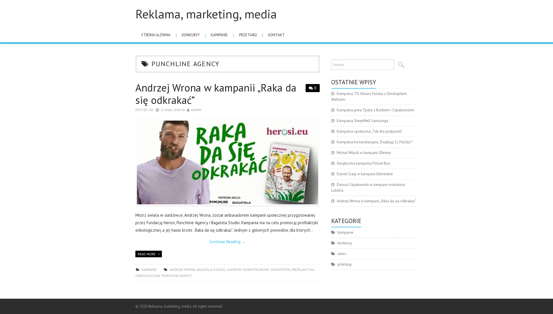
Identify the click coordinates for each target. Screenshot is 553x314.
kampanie (219, 35)
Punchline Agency (177, 275)
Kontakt (276, 35)
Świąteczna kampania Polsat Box (363, 163)
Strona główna (156, 35)
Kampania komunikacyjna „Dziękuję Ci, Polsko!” (375, 142)
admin (196, 110)
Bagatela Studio (211, 269)
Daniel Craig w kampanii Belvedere (365, 174)
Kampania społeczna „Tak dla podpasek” (370, 131)
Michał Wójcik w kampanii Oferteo (364, 152)
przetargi (248, 35)
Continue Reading (227, 241)
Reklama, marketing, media (206, 14)
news (342, 253)
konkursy (191, 35)
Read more (147, 254)
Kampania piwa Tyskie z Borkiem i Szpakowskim (375, 110)
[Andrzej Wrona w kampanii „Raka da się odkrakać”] (227, 162)
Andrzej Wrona (182, 269)
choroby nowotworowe (248, 269)
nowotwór (280, 269)
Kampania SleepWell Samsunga (362, 120)
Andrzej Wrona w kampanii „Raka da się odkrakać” (215, 94)
